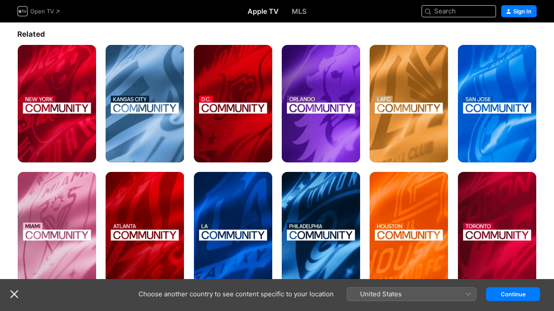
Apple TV (263, 11)
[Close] (14, 294)
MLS (299, 11)
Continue (513, 294)
